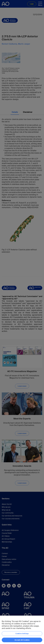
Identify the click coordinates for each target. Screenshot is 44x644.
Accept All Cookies (22, 640)
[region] (22, 630)
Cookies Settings (22, 634)
